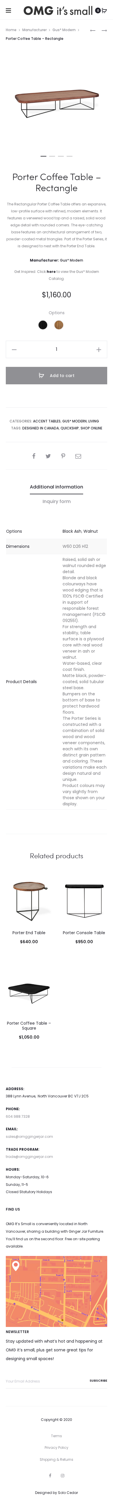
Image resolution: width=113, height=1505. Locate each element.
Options (57, 313)
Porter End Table (28, 933)
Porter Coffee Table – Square (29, 1025)
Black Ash (72, 531)
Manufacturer (34, 29)
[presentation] (9, 901)
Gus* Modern (64, 29)
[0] (104, 10)
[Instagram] (62, 1476)
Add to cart (61, 376)
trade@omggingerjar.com (29, 1156)
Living (93, 421)
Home (11, 29)
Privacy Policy (56, 1447)
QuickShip (70, 428)
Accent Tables (47, 421)
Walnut (90, 531)
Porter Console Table (84, 933)
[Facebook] (50, 1476)
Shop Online (91, 428)
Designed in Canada (40, 428)
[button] (43, 155)
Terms (56, 1435)
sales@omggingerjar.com (29, 1136)
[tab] (56, 487)
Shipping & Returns (56, 1459)
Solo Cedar (68, 1492)
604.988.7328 (18, 1116)
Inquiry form (57, 501)
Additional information (56, 487)
